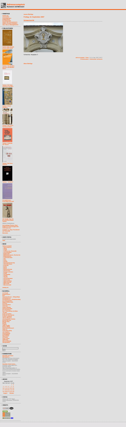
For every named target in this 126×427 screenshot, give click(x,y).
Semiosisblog (6, 333)
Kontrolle (6, 265)
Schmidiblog (5, 334)
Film (4, 259)
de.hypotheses (6, 298)
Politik (5, 273)
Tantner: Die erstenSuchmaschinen (7, 126)
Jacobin (4, 312)
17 (3, 389)
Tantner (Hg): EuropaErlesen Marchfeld (8, 47)
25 (5, 391)
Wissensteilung (6, 341)
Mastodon (5, 233)
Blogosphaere (7, 256)
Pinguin (4, 324)
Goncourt (5, 306)
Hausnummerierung (9, 262)
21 (10, 389)
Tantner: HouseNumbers (6, 106)
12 (6, 388)
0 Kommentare (84, 59)
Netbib (4, 323)
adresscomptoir (80, 57)
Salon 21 (4, 329)
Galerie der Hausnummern (9, 22)
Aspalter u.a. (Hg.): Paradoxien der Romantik (11, 230)
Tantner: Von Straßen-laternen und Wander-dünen (8, 67)
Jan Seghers (6, 332)
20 (8, 389)
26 (6, 391)
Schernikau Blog (7, 330)
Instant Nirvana (6, 320)
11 (5, 388)
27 (8, 391)
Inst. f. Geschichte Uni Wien (10, 311)
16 (13, 388)
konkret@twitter (7, 314)
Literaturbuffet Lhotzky (8, 319)
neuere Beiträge (28, 14)
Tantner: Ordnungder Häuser (7, 144)
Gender (5, 261)
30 (13, 391)
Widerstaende (7, 282)
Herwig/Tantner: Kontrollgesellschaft (8, 200)
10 (3, 388)
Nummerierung (7, 269)
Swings (5, 275)
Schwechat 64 (29, 20)
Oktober (11, 393)
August (5, 393)
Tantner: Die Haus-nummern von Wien (7, 85)
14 (10, 388)
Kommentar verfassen (96, 59)
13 (8, 388)
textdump (5, 337)
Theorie (5, 277)
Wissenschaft (7, 285)
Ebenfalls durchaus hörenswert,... (7, 356)
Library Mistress (7, 317)
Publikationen (6, 19)
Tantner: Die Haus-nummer (7, 164)
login (3, 240)
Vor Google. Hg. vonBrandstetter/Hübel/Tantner (7, 220)
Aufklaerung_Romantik (9, 251)
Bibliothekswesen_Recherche (11, 255)
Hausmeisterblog (7, 308)
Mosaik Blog (5, 321)
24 (3, 391)
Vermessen (6, 279)
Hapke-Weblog (6, 307)
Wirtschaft (6, 283)
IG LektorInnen (6, 310)
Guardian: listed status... (9, 364)
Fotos (5, 260)
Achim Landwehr (7, 316)
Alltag (5, 248)
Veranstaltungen (8, 278)
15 (11, 388)
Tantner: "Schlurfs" (7, 182)
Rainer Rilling (6, 327)
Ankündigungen (6, 18)
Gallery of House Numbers (9, 23)
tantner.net (5, 15)
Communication (7, 257)
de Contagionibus (7, 301)
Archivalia (5, 293)
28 (10, 391)
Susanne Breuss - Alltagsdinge (11, 297)
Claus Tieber (6, 338)
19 (6, 389)
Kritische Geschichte (8, 315)
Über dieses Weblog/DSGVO (10, 24)
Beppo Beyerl (6, 294)
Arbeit (5, 250)
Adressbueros (7, 247)
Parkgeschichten (8, 272)
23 (13, 389)
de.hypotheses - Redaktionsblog (11, 299)
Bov (3, 295)
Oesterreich (6, 270)
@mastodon (5, 17)
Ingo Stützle (5, 336)
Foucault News (6, 304)
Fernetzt (4, 303)
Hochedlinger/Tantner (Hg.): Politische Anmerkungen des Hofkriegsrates (10, 227)
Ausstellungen (7, 252)
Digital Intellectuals (7, 302)
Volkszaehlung (7, 281)
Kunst (5, 266)
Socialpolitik (6, 274)
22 (11, 389)
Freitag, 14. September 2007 (34, 17)
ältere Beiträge (28, 63)
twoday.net (5, 287)
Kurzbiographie (6, 21)
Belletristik (6, 253)
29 (11, 391)
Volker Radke (6, 325)
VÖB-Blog (5, 339)
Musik (5, 268)
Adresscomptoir (16, 4)
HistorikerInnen (7, 264)
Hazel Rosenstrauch (8, 328)
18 (5, 389)
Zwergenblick (6, 342)
